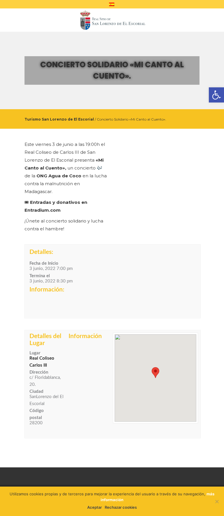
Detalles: (41, 252)
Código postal (36, 414)
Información (85, 336)
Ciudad (36, 391)
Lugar (35, 353)
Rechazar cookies (121, 507)
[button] (155, 372)
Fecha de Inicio (43, 263)
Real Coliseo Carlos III (41, 361)
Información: (46, 290)
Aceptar (94, 507)
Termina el (39, 276)
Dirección (38, 372)
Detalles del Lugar (45, 339)
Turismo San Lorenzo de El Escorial (59, 119)
